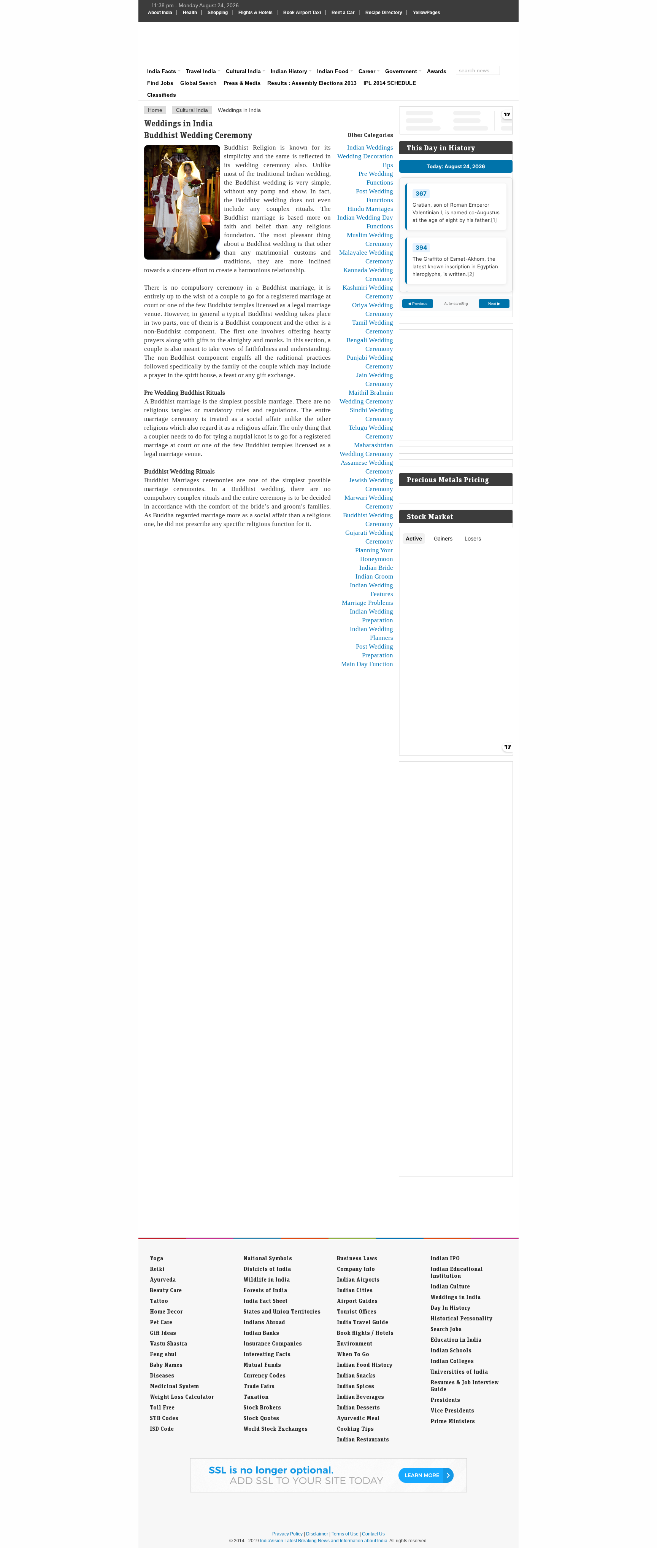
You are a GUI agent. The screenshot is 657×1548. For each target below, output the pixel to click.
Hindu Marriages (370, 208)
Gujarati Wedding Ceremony (369, 536)
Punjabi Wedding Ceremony (370, 361)
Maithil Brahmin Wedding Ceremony (366, 396)
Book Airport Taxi (302, 12)
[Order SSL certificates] (328, 1491)
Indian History (289, 71)
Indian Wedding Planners (371, 633)
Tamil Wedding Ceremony (372, 326)
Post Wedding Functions (374, 195)
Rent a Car (343, 12)
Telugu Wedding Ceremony (371, 431)
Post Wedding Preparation (374, 650)
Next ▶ (494, 303)
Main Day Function (367, 664)
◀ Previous (417, 303)
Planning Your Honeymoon (374, 554)
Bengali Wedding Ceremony (369, 344)
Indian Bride (376, 567)
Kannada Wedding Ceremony (368, 274)
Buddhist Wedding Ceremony (368, 519)
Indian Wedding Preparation (371, 615)
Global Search (198, 83)
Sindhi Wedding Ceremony (371, 414)
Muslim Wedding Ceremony (370, 239)
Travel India (201, 71)
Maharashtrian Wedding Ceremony (366, 449)
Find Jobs (160, 83)
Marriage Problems (367, 602)
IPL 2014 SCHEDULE (389, 83)
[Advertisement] (380, 43)
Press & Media (242, 83)
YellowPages (426, 12)
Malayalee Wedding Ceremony (366, 256)
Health (190, 12)
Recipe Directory (383, 12)
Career (367, 71)
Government (401, 71)
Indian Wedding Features (371, 589)
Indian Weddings (370, 147)
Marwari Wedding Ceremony (368, 501)
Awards (436, 71)
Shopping (218, 12)
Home (155, 110)
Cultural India (243, 71)
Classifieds (161, 95)
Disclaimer (317, 1534)
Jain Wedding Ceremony (374, 379)
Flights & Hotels (255, 12)
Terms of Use (345, 1534)
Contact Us (373, 1534)
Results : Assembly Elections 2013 (312, 83)
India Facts (161, 71)
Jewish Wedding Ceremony (371, 484)
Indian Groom (374, 576)
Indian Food (333, 71)
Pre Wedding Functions (376, 178)
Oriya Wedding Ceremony (372, 309)
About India (160, 12)
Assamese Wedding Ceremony (367, 466)
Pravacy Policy (287, 1534)
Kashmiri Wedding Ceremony (368, 291)
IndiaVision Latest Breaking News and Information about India (323, 1540)
